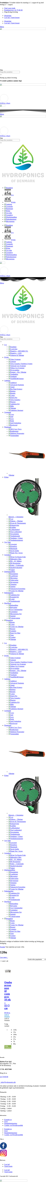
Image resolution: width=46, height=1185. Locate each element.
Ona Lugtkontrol (16, 532)
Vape (12, 635)
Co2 (11, 519)
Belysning (13, 607)
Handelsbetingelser (10, 1123)
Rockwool (13, 425)
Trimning (13, 584)
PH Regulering (15, 563)
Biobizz (13, 391)
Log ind (7, 1164)
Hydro (6, 357)
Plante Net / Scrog (16, 553)
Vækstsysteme (15, 618)
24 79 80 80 (4, 1077)
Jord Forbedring (15, 423)
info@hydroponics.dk (8, 1082)
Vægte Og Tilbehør (16, 591)
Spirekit (13, 616)
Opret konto (8, 1166)
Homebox (13, 546)
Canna (12, 395)
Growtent (13, 544)
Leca (12, 419)
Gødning (7, 380)
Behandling (14, 605)
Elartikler (13, 347)
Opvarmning (14, 534)
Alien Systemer (15, 359)
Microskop (14, 578)
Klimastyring (14, 525)
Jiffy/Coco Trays (16, 429)
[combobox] (10, 72)
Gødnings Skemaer (16, 410)
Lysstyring (13, 349)
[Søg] (1, 74)
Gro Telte (7, 542)
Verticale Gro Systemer (18, 366)
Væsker (13, 637)
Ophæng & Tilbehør (17, 355)
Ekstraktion (14, 574)
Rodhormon (14, 431)
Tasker (12, 570)
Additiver (13, 383)
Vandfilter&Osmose (17, 379)
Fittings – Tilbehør (16, 521)
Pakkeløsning (8, 593)
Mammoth (13, 548)
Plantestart (7, 427)
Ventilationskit (15, 536)
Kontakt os (8, 1119)
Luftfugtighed (15, 529)
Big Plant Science (16, 389)
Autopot (13, 361)
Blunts (12, 622)
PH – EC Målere (16, 561)
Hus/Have (7, 603)
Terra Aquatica (15, 400)
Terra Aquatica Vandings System (21, 364)
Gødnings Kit (14, 404)
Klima (6, 477)
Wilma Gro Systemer (17, 368)
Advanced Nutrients (17, 385)
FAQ (6, 1121)
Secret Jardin (14, 551)
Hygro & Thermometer (18, 523)
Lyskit (12, 599)
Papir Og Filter (15, 633)
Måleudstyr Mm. (16, 559)
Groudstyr (7, 555)
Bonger (12, 629)
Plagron (13, 402)
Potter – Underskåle (17, 565)
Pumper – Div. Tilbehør (18, 372)
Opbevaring (14, 580)
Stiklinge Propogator (17, 433)
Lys (5, 345)
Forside (2, 947)
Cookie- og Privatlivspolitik (13, 1125)
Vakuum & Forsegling (17, 589)
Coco (12, 414)
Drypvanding (14, 370)
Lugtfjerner (14, 576)
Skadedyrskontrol (16, 567)
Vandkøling (14, 374)
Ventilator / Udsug (16, 538)
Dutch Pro (13, 397)
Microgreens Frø (16, 614)
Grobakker (14, 612)
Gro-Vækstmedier (16, 609)
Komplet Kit (14, 597)
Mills (12, 406)
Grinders (13, 631)
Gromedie (7, 412)
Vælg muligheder (7, 1047)
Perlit (12, 421)
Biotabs (12, 393)
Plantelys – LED (16, 353)
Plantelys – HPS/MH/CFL (19, 351)
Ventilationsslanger (16, 540)
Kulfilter (13, 527)
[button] (7, 1015)
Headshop (9, 620)
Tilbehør (13, 408)
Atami (12, 387)
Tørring (12, 586)
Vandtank (13, 376)
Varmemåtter (14, 435)
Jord (11, 416)
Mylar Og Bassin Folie (18, 557)
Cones (12, 624)
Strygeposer (14, 582)
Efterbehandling (9, 572)
